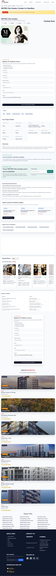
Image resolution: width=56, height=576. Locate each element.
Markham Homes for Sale (7, 518)
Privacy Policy (10, 546)
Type (3, 90)
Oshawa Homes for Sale (42, 526)
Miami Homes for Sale (24, 516)
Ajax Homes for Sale (42, 516)
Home (25, 2)
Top (4, 114)
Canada (5, 5)
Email (3, 85)
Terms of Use (10, 544)
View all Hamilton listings (8, 227)
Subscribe (20, 559)
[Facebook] (27, 558)
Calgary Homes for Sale (7, 528)
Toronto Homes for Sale (7, 516)
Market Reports (11, 536)
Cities (30, 2)
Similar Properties (29, 114)
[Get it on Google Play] (11, 571)
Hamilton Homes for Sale (25, 522)
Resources (46, 2)
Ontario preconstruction (32, 227)
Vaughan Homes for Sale (43, 518)
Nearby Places (6, 258)
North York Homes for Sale (7, 524)
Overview (8, 114)
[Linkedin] (30, 558)
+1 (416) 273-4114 (30, 547)
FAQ (22, 114)
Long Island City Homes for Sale (26, 520)
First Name (4, 70)
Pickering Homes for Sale (25, 518)
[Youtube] (37, 558)
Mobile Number (5, 80)
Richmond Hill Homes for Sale (44, 524)
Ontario (9, 5)
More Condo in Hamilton (20, 227)
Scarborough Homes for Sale (8, 526)
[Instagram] (34, 558)
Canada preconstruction (44, 227)
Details (3, 95)
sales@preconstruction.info (31, 543)
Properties (37, 2)
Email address (34, 169)
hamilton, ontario (5, 394)
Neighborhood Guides (12, 538)
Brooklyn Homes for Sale (7, 520)
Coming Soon (4, 376)
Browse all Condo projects (8, 230)
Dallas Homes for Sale (24, 528)
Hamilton (13, 5)
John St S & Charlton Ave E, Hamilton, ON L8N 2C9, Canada (13, 20)
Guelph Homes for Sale (7, 522)
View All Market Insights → (8, 217)
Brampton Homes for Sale (43, 520)
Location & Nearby (16, 114)
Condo (4, 110)
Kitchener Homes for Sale (43, 522)
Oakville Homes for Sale (25, 524)
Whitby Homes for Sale (25, 526)
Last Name (4, 75)
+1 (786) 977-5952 (44, 542)
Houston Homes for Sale (42, 528)
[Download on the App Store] (11, 568)
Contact (52, 2)
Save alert (50, 171)
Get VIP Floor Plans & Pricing (28, 104)
